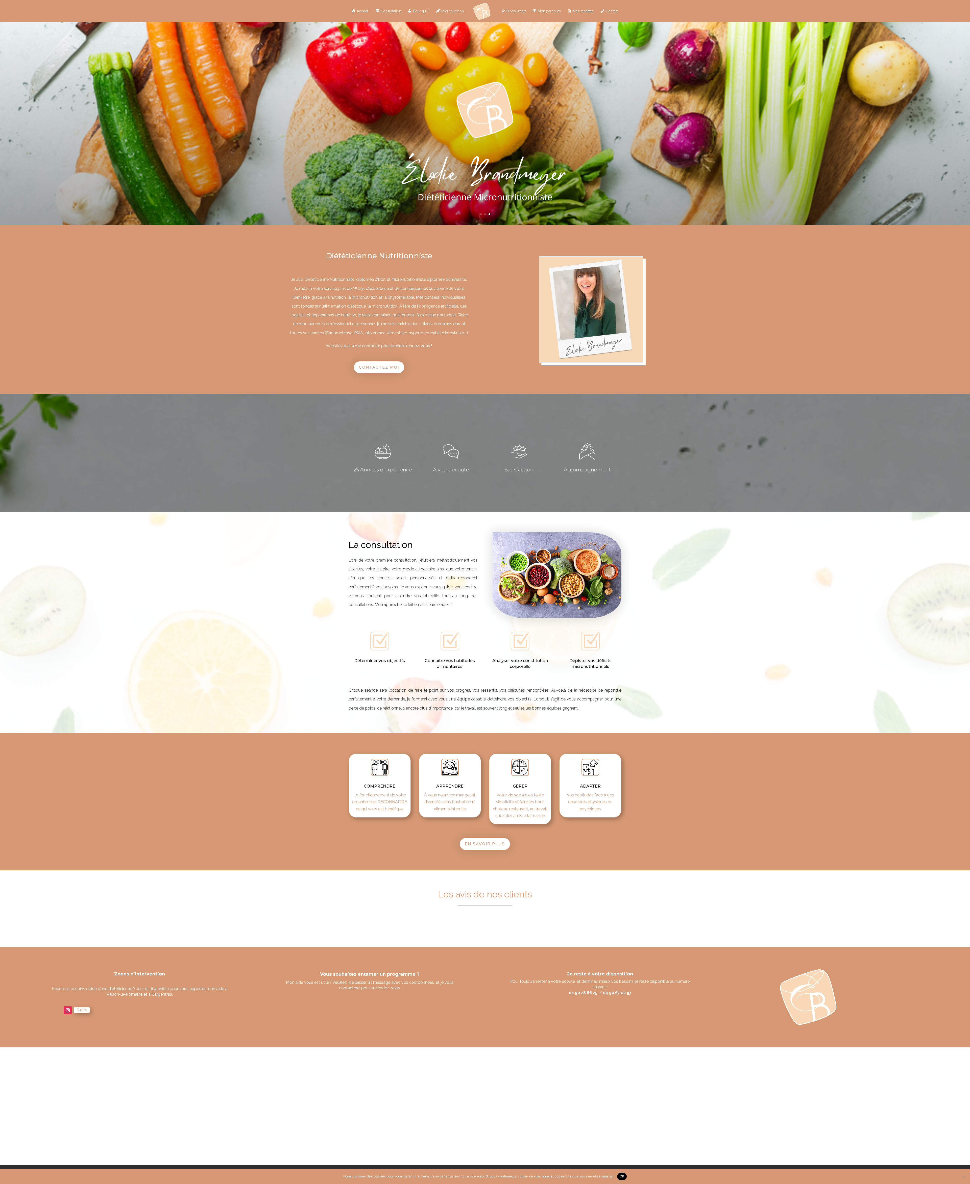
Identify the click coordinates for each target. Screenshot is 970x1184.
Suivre (82, 1010)
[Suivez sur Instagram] (68, 1010)
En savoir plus (485, 844)
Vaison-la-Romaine (124, 994)
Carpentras (162, 994)
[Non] (963, 1176)
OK (622, 1176)
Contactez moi (379, 367)
